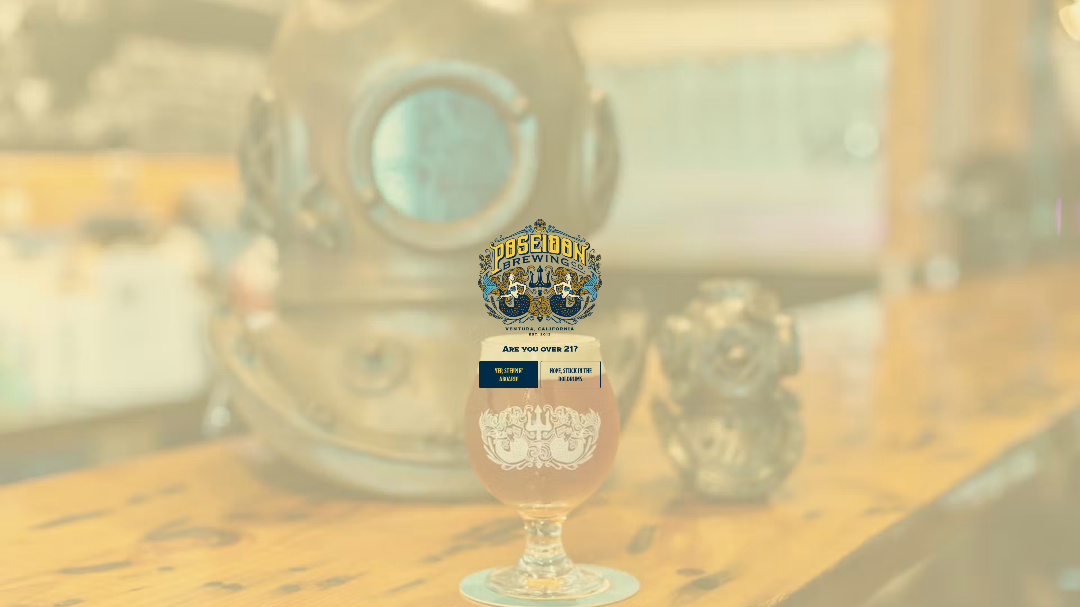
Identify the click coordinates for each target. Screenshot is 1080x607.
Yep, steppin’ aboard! (509, 374)
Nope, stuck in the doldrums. (571, 374)
